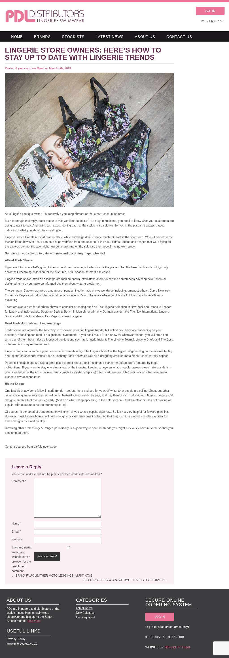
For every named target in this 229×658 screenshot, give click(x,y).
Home (17, 37)
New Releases (85, 612)
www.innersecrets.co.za (22, 643)
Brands (42, 37)
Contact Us (179, 37)
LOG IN (210, 11)
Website (17, 539)
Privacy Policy (16, 639)
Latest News (110, 37)
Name (16, 523)
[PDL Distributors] (45, 17)
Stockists (73, 37)
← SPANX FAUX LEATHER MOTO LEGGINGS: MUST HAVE (52, 575)
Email (16, 531)
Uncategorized (85, 617)
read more (34, 620)
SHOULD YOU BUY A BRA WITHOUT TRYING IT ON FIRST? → (125, 580)
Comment (19, 481)
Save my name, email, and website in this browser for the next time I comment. (22, 559)
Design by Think (177, 647)
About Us (145, 37)
